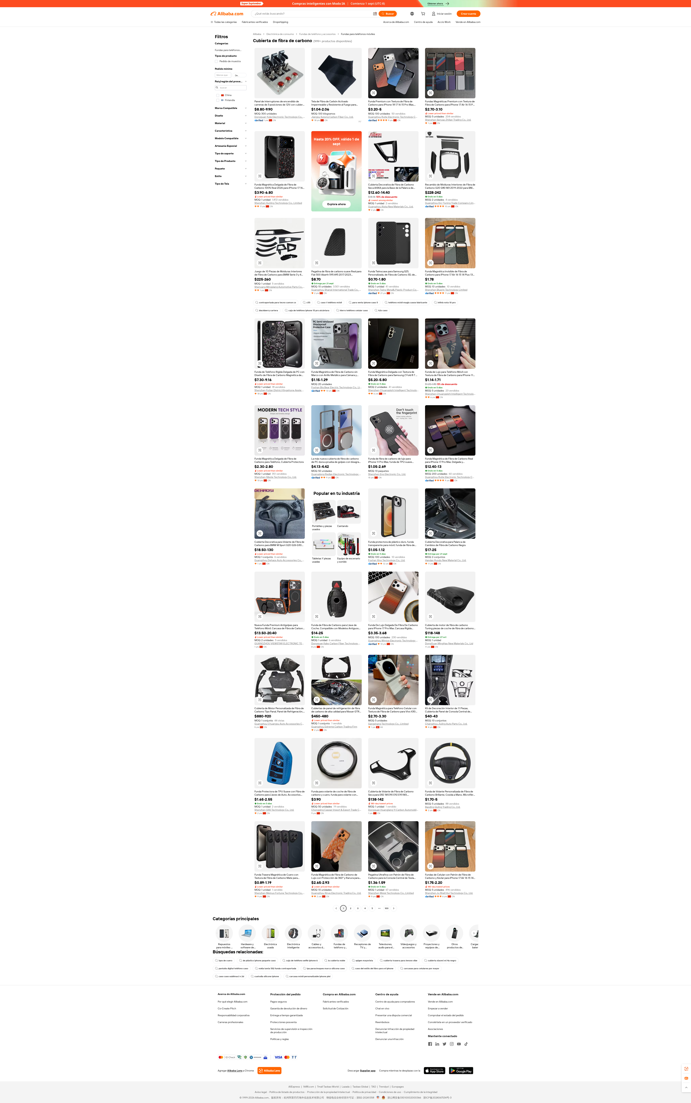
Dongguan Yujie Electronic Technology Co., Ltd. (279, 116)
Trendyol (384, 1086)
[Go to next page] (393, 908)
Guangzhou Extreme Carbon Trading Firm (334, 726)
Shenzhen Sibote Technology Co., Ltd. (275, 477)
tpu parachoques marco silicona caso (326, 968)
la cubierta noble (336, 960)
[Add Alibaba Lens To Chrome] (269, 1070)
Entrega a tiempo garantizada (286, 1015)
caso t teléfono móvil (331, 302)
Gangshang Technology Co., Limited (388, 723)
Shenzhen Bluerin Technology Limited (446, 289)
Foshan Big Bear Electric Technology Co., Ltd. (336, 387)
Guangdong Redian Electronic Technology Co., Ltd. (336, 474)
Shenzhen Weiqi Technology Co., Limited (391, 893)
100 (387, 908)
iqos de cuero (225, 960)
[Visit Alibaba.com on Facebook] (430, 1044)
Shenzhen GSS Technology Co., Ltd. (274, 809)
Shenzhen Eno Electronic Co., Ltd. (387, 474)
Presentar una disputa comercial (393, 1015)
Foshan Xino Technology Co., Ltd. (386, 560)
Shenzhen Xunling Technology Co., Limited (278, 203)
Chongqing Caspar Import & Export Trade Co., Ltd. (336, 809)
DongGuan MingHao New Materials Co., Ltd (449, 643)
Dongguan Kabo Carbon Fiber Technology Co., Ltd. (336, 643)
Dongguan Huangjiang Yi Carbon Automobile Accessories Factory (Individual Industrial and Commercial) (393, 809)
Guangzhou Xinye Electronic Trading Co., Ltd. (336, 893)
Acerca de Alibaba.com (231, 994)
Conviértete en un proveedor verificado (450, 1022)
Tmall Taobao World (328, 1086)
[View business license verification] (378, 1097)
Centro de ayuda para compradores (395, 1001)
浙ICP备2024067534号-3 (437, 1097)
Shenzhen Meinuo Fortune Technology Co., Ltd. (279, 893)
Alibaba (257, 34)
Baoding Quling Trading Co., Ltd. (442, 807)
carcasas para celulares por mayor (421, 968)
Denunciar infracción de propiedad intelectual (394, 1031)
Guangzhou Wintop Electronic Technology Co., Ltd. (393, 640)
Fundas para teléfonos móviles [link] (358, 34)
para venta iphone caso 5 (365, 302)
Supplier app (368, 1070)
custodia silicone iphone (266, 976)
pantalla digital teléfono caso (233, 968)
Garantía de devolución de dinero (288, 1008)
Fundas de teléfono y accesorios (317, 34)
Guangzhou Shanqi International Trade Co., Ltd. (336, 289)
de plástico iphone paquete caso (259, 960)
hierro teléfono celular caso (354, 310)
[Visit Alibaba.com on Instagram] (452, 1044)
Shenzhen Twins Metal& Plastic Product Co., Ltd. (393, 289)
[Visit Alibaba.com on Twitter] (444, 1044)
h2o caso (382, 310)
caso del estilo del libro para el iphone (374, 968)
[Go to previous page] (336, 908)
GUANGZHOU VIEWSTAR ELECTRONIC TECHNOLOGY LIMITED (279, 643)
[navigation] (231, 471)
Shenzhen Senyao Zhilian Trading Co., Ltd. (448, 119)
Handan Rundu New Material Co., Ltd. (445, 560)
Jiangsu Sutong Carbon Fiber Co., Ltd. (332, 116)
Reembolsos (382, 1022)
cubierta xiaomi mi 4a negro (442, 960)
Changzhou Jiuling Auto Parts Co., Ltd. (446, 723)
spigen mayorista (364, 960)
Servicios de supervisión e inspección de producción (291, 1031)
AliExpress (294, 1086)
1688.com (308, 1086)
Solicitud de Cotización (335, 1008)
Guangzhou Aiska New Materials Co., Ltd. (390, 206)
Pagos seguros (278, 1001)
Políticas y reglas (279, 1039)
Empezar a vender (438, 1008)
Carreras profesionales (230, 1022)
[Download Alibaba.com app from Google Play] (461, 1070)
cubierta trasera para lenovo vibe (400, 960)
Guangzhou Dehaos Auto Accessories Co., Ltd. (279, 560)
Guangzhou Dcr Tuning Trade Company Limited (450, 203)
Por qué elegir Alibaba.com (232, 1001)
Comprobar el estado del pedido (446, 1015)
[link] (686, 1068)
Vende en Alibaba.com (440, 1001)
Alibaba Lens (234, 1070)
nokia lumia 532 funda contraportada (277, 968)
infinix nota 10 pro (447, 302)
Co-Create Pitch (227, 1008)
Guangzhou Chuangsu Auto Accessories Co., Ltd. (279, 723)
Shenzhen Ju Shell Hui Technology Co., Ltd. (449, 893)
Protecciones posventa (283, 1022)
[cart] (423, 14)
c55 (308, 302)
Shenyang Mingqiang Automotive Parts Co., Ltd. (279, 286)
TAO (373, 1086)
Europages (398, 1086)
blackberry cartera (268, 310)
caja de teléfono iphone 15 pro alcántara (308, 310)
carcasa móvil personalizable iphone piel (309, 976)
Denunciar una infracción (389, 1039)
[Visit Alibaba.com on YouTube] (459, 1044)
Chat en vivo (382, 1008)
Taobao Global (360, 1086)
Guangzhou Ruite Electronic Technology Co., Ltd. (393, 116)
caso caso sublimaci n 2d (231, 976)
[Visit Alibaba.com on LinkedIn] (437, 1044)
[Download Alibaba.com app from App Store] (434, 1070)
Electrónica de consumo (280, 34)
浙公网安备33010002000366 (404, 1097)
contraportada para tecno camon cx (277, 302)
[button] (375, 14)
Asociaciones (435, 1029)
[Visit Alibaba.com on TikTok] (466, 1044)
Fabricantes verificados (336, 1001)
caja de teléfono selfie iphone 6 (302, 960)
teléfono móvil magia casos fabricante (407, 302)
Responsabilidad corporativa (233, 1015)
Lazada (345, 1086)
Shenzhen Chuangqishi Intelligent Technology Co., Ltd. (393, 390)
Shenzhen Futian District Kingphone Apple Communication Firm (279, 390)
